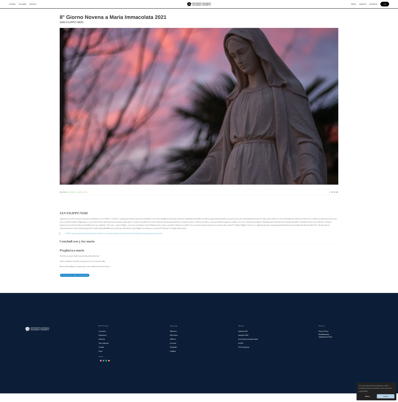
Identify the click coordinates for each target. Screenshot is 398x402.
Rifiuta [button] (367, 396)
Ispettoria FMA (243, 335)
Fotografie (173, 347)
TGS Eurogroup (243, 347)
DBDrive (173, 339)
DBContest (174, 335)
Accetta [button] (385, 396)
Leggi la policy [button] (363, 391)
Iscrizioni (173, 343)
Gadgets (173, 351)
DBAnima (173, 331)
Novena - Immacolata (78, 192)
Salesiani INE (243, 331)
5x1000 (240, 343)
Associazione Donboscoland (248, 339)
